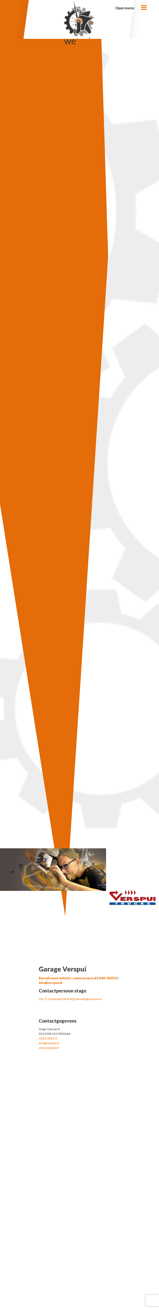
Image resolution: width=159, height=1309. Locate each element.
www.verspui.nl (49, 1047)
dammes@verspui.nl (88, 999)
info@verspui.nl (50, 983)
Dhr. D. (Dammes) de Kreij (56, 999)
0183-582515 (107, 978)
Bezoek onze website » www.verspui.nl (67, 978)
